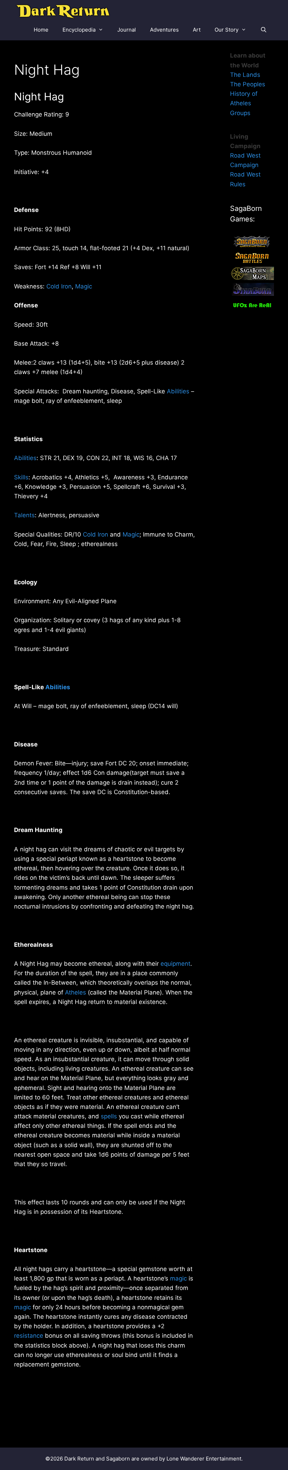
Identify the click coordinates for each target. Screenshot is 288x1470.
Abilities (178, 391)
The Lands (245, 74)
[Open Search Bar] (263, 29)
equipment (175, 963)
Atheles (75, 992)
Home (41, 29)
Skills (21, 477)
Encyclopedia (79, 29)
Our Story (226, 29)
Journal (126, 29)
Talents (24, 515)
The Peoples (247, 84)
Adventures (164, 29)
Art (197, 29)
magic (178, 1278)
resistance (28, 1335)
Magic (83, 286)
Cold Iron (59, 286)
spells (109, 1116)
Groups (240, 113)
